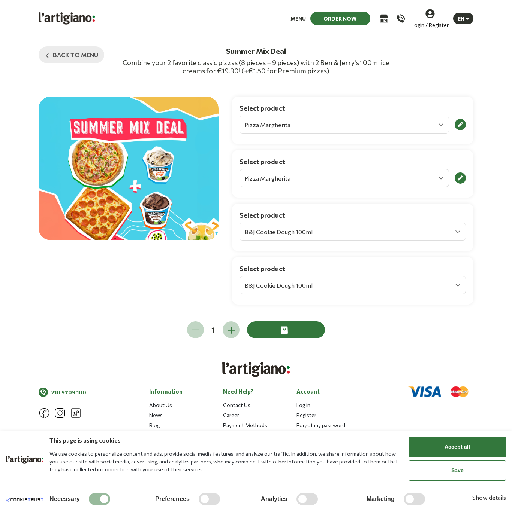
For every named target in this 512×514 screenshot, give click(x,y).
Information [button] (166, 391)
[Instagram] (60, 413)
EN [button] (461, 18)
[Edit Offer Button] (460, 124)
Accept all (457, 447)
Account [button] (308, 391)
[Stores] (383, 18)
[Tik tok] (75, 413)
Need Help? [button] (238, 391)
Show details (489, 497)
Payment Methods (245, 425)
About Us (160, 405)
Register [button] (306, 415)
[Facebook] (44, 413)
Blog (154, 425)
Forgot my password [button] (320, 425)
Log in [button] (303, 405)
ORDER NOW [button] (340, 18)
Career (231, 415)
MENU (298, 18)
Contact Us (236, 405)
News (156, 415)
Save (457, 470)
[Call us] (400, 18)
